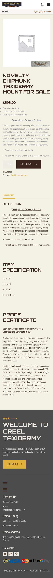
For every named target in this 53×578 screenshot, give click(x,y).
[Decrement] (5, 164)
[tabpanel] (26, 303)
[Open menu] (48, 4)
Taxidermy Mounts (19, 175)
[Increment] (11, 164)
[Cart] (42, 4)
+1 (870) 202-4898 (43, 11)
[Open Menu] (5, 482)
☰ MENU (5, 12)
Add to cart (26, 164)
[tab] (9, 195)
